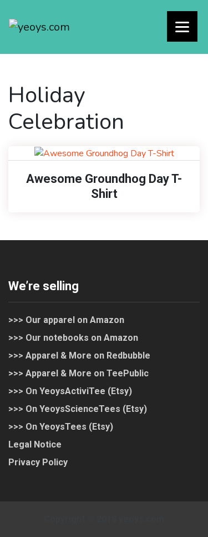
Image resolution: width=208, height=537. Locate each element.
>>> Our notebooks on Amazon (73, 337)
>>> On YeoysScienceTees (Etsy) (77, 409)
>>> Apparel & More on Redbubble (79, 355)
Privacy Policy (38, 462)
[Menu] (182, 26)
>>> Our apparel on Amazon (66, 320)
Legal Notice (35, 444)
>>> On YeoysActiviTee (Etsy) (70, 391)
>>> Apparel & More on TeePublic (78, 373)
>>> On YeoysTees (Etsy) (60, 426)
